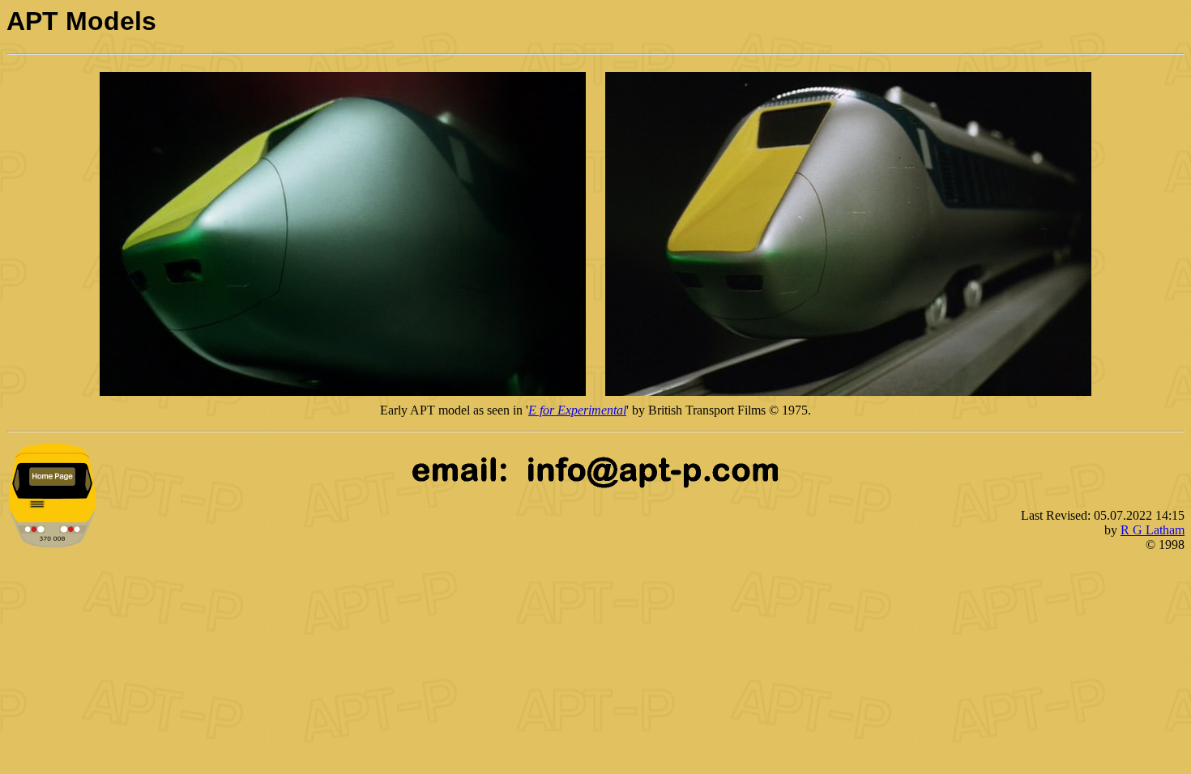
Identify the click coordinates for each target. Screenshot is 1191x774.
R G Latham (1153, 530)
